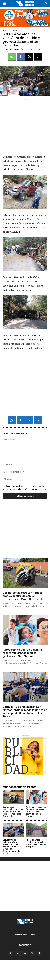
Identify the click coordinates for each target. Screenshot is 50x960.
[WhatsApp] (12, 57)
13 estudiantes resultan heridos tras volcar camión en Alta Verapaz (36, 843)
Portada (5, 31)
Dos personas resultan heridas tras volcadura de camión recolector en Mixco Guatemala (23, 596)
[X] (29, 57)
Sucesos (14, 31)
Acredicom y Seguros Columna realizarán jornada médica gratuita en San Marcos (22, 653)
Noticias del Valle (12, 49)
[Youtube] (39, 953)
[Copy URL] (38, 57)
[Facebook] (21, 57)
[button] (4, 3)
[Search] (46, 3)
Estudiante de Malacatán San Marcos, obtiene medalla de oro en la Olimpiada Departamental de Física (25, 711)
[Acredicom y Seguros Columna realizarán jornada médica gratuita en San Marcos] (25, 630)
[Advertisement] (25, 126)
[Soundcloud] (25, 953)
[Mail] (18, 953)
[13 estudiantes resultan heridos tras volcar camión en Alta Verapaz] (36, 830)
